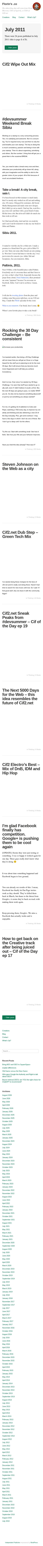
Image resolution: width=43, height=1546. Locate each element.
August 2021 (7, 1223)
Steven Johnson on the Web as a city (20, 466)
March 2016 (6, 1351)
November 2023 (8, 1164)
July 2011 (5, 1482)
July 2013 (6, 1403)
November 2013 (8, 1390)
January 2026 (7, 1112)
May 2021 (6, 1229)
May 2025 (6, 1131)
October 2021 (7, 1216)
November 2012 (8, 1429)
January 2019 (7, 1292)
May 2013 (6, 1410)
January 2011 (7, 1501)
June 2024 (6, 1151)
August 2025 (7, 1125)
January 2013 (7, 1423)
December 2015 (8, 1357)
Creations (6, 17)
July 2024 (6, 1148)
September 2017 (8, 1305)
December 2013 (8, 1387)
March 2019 (6, 1288)
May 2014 (6, 1377)
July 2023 (6, 1170)
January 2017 (7, 1324)
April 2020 (6, 1262)
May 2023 (6, 1174)
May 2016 (6, 1344)
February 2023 (7, 1184)
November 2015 (8, 1360)
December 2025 (8, 1115)
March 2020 (6, 1265)
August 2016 (7, 1334)
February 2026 (7, 1108)
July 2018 (6, 1295)
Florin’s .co (9, 3)
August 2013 (7, 1400)
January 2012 (7, 1462)
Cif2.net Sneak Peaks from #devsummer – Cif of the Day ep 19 (21, 619)
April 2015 (6, 1367)
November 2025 (8, 1118)
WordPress (34, 1542)
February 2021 (7, 1236)
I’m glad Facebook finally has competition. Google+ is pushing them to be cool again (20, 836)
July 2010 (6, 1521)
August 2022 (7, 1197)
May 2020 (6, 1259)
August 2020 (7, 1249)
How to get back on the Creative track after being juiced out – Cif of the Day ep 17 (20, 947)
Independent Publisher (12, 1542)
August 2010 (7, 1518)
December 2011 (8, 1465)
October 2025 (7, 1121)
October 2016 (7, 1331)
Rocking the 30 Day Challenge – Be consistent (20, 334)
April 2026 (6, 1105)
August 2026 (7, 1095)
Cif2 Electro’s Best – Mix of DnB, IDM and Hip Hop (21, 768)
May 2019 (6, 1285)
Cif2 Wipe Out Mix (18, 64)
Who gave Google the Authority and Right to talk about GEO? (20, 1075)
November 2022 (8, 1193)
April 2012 (6, 1452)
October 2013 (7, 1393)
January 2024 (7, 1157)
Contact (21, 17)
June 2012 (6, 1446)
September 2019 (8, 1279)
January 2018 (7, 1298)
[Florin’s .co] (37, 7)
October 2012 (7, 1433)
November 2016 (8, 1328)
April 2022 (6, 1203)
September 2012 (8, 1436)
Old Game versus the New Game (15, 1071)
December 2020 (8, 1243)
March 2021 (6, 1233)
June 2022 (6, 1200)
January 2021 (7, 1239)
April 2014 (6, 1380)
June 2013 (6, 1406)
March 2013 (6, 1416)
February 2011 (7, 1498)
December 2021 (8, 1213)
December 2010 (8, 1505)
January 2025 (7, 1138)
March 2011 (6, 1495)
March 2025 (6, 1134)
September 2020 (8, 1246)
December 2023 (8, 1161)
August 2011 (7, 1478)
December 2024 (8, 1141)
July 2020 (6, 1252)
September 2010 (8, 1514)
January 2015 (7, 1374)
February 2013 (7, 1419)
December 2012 (8, 1426)
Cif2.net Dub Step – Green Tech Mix (20, 534)
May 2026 (6, 1102)
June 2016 (6, 1341)
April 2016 (6, 1347)
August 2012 (7, 1439)
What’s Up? (31, 17)
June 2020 (6, 1256)
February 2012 (7, 1459)
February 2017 (7, 1321)
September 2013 (8, 1397)
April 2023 (6, 1177)
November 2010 (8, 1508)
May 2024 (6, 1154)
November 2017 (8, 1302)
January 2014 (7, 1383)
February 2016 (7, 1354)
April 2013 (6, 1413)
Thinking (31, 104)
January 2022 (7, 1210)
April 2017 (6, 1315)
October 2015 (7, 1364)
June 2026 (6, 1098)
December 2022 (8, 1190)
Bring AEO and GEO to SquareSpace (16, 1064)
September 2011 (8, 1475)
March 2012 (6, 1455)
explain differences (9, 1068)
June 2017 (6, 1311)
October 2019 (7, 1275)
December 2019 (8, 1269)
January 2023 (7, 1187)
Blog (14, 17)
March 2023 (6, 1180)
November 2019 (8, 1272)
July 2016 (6, 1338)
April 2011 (6, 1492)
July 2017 (6, 1308)
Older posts (11, 48)
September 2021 (8, 1220)
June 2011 (6, 1485)
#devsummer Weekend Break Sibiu (16, 123)
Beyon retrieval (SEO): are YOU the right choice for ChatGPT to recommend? (21, 1081)
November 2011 (8, 1469)
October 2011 (7, 1472)
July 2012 (6, 1442)
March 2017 (6, 1318)
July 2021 (6, 1226)
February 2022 (7, 1207)
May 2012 (6, 1449)
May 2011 (6, 1488)
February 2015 (7, 1370)
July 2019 (6, 1282)
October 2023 (7, 1167)
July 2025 (6, 1128)
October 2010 (7, 1511)
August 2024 (7, 1144)
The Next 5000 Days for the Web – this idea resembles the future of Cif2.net (20, 696)
